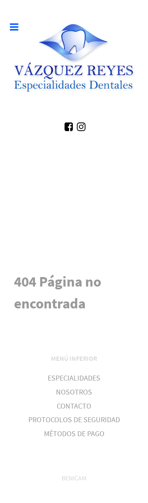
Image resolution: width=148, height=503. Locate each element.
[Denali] (74, 60)
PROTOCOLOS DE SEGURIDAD (74, 419)
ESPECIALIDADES (74, 378)
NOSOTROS (74, 392)
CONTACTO (74, 406)
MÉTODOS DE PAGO (74, 433)
